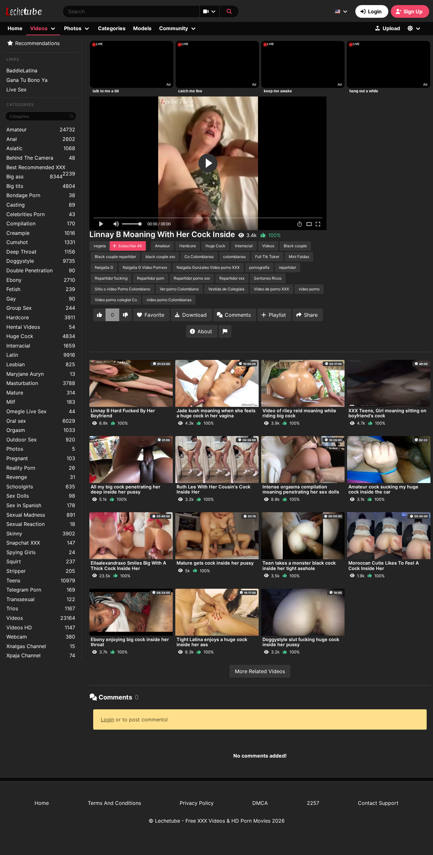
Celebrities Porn (40, 214)
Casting (40, 205)
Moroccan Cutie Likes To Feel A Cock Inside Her (383, 565)
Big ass (34, 176)
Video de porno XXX (271, 289)
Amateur (40, 129)
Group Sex (40, 308)
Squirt (40, 561)
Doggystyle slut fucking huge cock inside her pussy (300, 642)
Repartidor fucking (111, 278)
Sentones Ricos (267, 278)
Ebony (40, 280)
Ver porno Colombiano (179, 289)
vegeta (100, 245)
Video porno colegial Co (116, 299)
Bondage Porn (40, 195)
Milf (40, 402)
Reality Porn (40, 468)
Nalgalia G (104, 267)
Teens (40, 580)
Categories (112, 28)
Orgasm (40, 430)
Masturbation (40, 383)
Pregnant (40, 458)
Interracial (40, 345)
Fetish (40, 289)
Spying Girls (40, 552)
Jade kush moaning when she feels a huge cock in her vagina (216, 413)
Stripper (40, 571)
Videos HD (40, 627)
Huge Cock (40, 336)
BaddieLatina (21, 70)
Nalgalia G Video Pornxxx (145, 267)
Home (15, 28)
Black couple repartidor (115, 256)
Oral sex (40, 421)
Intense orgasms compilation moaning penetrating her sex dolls (300, 489)
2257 (313, 803)
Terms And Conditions (114, 803)
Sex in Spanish (40, 505)
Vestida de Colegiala (226, 289)
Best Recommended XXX (40, 168)
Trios (40, 608)
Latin (40, 355)
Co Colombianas (199, 256)
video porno (309, 289)
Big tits (40, 186)
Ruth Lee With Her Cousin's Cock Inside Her (213, 489)
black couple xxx (160, 256)
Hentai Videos (40, 327)
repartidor (287, 267)
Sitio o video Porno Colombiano (122, 289)
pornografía (259, 267)
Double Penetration (40, 270)
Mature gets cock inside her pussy (215, 563)
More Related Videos (260, 671)
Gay (40, 298)
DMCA (260, 803)
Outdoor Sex (40, 439)
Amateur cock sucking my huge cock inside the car (383, 489)
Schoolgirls (40, 486)
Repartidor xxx (231, 278)
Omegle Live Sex (40, 411)
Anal (40, 139)
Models (142, 28)
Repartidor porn (150, 278)
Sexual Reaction (40, 524)
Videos (40, 618)
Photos (40, 449)
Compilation (40, 223)
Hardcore (40, 317)
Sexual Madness (40, 515)
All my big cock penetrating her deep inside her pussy (125, 489)
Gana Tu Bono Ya (27, 80)
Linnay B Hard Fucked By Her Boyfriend (123, 413)
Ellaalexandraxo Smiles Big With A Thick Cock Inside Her (128, 565)
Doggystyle (40, 261)
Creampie (40, 233)
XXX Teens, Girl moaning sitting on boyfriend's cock (387, 413)
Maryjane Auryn (40, 374)
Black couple (295, 245)
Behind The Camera (40, 158)
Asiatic (40, 148)
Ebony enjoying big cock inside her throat (130, 642)
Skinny (40, 533)
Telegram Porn (40, 590)
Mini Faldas (299, 256)
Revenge (40, 477)
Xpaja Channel (40, 655)
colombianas (234, 256)
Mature (40, 392)
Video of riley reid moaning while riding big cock (299, 413)
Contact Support (378, 803)
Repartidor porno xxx (192, 278)
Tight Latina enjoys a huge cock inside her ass (212, 642)
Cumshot (40, 242)
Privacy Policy (197, 803)
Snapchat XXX (40, 543)
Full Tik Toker (267, 256)
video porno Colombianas (168, 299)
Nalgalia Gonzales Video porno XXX (208, 267)
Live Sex (16, 89)
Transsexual (40, 599)
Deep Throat (40, 252)
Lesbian (40, 364)
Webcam (40, 636)
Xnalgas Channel (40, 646)
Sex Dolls (40, 496)
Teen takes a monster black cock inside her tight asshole (299, 565)
